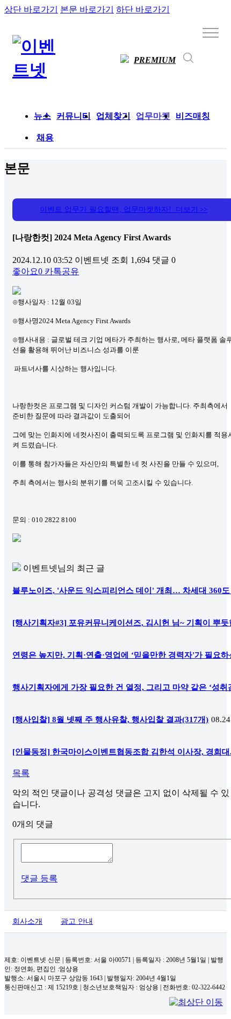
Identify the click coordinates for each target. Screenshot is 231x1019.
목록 (21, 773)
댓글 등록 (39, 878)
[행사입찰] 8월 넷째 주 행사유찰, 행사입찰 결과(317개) (110, 719)
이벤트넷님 (44, 568)
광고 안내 (77, 921)
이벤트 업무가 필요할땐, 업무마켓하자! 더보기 (123, 209)
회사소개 (27, 921)
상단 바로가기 (31, 9)
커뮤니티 (73, 115)
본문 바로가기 (87, 9)
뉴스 (42, 115)
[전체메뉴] (211, 32)
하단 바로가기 (143, 9)
